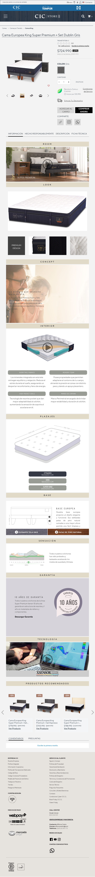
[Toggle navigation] (5, 16)
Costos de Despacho (55, 782)
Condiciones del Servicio (88, 90)
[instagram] (70, 122)
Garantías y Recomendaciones (59, 773)
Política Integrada (13, 764)
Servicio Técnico (54, 785)
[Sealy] (78, 8)
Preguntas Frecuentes (56, 788)
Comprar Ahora (84, 110)
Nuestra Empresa (13, 761)
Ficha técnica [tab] (79, 134)
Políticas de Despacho (56, 776)
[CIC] (16, 8)
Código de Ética (13, 773)
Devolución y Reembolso (57, 770)
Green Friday (53, 802)
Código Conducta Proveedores (17, 776)
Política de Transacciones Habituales (19, 770)
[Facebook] (51, 839)
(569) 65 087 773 (62, 828)
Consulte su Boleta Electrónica (58, 791)
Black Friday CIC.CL (55, 799)
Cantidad (61, 77)
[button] (8, 96)
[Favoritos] (48, 85)
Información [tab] (15, 134)
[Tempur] (47, 8)
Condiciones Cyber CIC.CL (57, 796)
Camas (4, 28)
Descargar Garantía (24, 617)
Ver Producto (15, 728)
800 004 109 (53, 815)
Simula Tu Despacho (73, 101)
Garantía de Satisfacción (57, 767)
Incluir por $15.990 (74, 94)
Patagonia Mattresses (14, 788)
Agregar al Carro (65, 110)
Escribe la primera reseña (80, 46)
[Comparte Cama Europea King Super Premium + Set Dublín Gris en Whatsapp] (78, 122)
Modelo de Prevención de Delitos (18, 779)
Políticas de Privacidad (56, 764)
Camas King (29, 28)
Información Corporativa (15, 767)
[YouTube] (55, 839)
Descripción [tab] (63, 134)
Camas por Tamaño (16, 28)
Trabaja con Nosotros (14, 782)
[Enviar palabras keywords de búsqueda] (83, 16)
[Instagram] (59, 839)
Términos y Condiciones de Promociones (62, 779)
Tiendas (10, 785)
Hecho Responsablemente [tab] (39, 134)
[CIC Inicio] (46, 16)
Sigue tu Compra (54, 761)
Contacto (52, 794)
